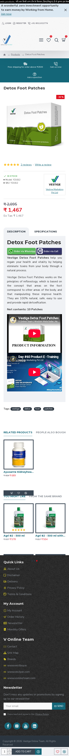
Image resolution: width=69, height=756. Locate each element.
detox (27, 408)
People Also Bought (52, 432)
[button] (32, 561)
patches (49, 408)
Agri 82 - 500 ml (31, 535)
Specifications (45, 231)
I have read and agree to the (28, 714)
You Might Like (14, 496)
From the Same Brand (45, 496)
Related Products (18, 432)
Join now (6, 14)
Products (15, 54)
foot (37, 408)
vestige (15, 408)
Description (16, 231)
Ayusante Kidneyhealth (19, 471)
